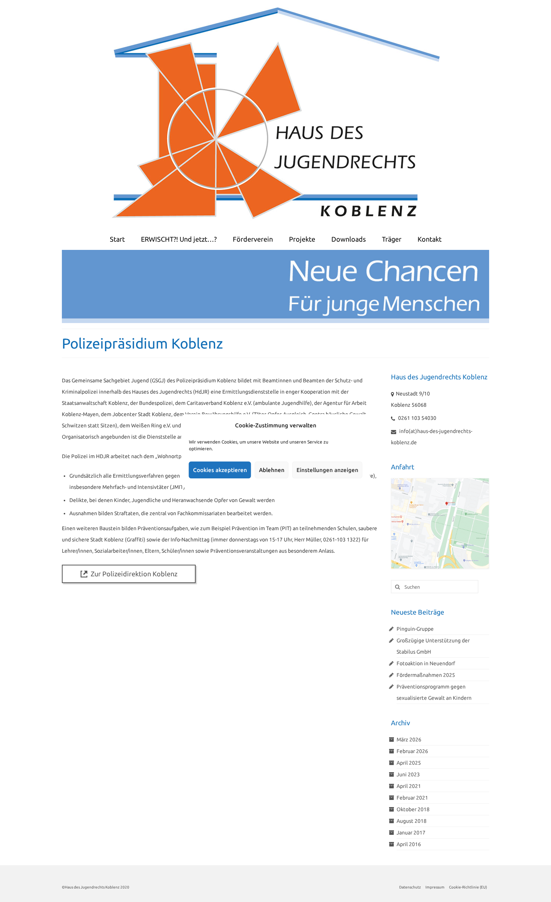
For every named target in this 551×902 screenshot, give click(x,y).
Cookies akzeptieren (220, 470)
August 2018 (412, 821)
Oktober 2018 (413, 809)
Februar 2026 (412, 751)
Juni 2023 (408, 774)
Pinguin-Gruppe (415, 629)
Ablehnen (271, 470)
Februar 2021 (412, 798)
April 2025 (409, 763)
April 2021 (409, 786)
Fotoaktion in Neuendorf (426, 663)
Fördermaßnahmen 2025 (426, 675)
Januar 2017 (411, 833)
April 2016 (409, 844)
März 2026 (409, 740)
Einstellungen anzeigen (327, 470)
